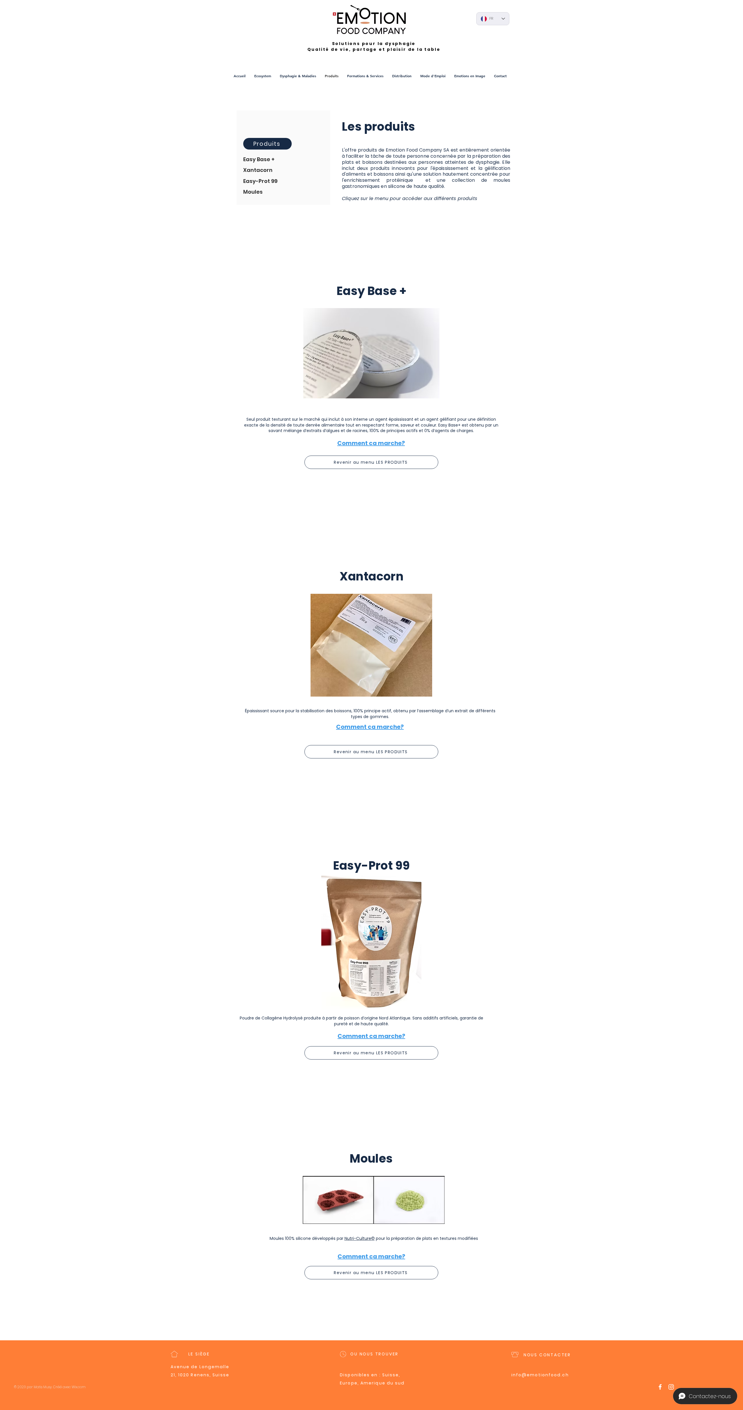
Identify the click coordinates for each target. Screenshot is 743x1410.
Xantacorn (258, 170)
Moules (253, 191)
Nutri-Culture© (360, 1238)
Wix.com (79, 1386)
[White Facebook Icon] (660, 1387)
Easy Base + (259, 159)
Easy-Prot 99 (260, 181)
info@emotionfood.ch (540, 1375)
